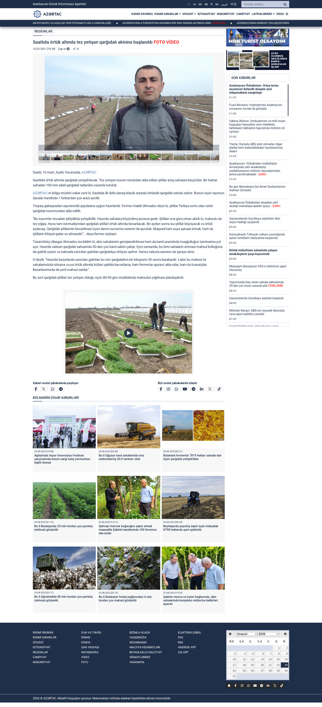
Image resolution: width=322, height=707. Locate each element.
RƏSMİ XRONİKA (142, 14)
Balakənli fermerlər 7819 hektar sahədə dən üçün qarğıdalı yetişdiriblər (192, 457)
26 (252, 670)
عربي (224, 4)
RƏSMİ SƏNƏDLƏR (166, 14)
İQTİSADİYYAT (206, 14)
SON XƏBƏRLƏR (243, 78)
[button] (128, 103)
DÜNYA (85, 642)
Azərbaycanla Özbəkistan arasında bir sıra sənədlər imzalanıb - (141, 22)
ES (216, 4)
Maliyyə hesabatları (145, 647)
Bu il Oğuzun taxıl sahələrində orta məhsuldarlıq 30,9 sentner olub (121, 457)
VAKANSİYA (137, 662)
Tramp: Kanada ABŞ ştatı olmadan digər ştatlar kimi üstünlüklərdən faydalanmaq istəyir (255, 147)
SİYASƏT (188, 14)
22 (278, 665)
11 (244, 659)
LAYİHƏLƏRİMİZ (262, 14)
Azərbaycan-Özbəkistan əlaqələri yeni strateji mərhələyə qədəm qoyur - (254, 204)
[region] (259, 205)
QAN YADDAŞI (90, 647)
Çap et (62, 49)
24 (234, 670)
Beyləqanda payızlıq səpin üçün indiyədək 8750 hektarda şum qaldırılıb (190, 527)
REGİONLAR (43, 31)
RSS (180, 642)
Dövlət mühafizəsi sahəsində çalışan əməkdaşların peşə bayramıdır (253, 252)
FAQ (180, 637)
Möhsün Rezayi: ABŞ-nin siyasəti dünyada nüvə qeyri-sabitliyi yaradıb (257, 312)
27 (262, 670)
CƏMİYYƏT (243, 14)
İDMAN (85, 637)
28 (270, 670)
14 (270, 659)
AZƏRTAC (89, 172)
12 (252, 659)
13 (262, 659)
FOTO (84, 662)
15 (278, 659)
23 (286, 665)
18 (244, 665)
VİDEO (280, 14)
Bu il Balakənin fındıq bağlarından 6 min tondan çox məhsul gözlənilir (125, 598)
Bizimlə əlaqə (140, 632)
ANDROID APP (187, 647)
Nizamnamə (138, 642)
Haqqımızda (138, 637)
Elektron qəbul (189, 632)
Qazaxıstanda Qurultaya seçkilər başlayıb (256, 298)
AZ (188, 4)
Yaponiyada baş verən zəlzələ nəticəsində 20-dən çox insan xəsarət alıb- (256, 283)
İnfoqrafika (90, 652)
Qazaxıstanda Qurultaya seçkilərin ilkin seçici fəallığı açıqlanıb (254, 220)
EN (200, 4)
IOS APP (183, 652)
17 (234, 665)
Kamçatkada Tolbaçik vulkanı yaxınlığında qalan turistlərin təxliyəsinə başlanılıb (257, 236)
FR (212, 4)
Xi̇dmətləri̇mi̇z (140, 657)
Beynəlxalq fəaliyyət (146, 652)
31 (234, 676)
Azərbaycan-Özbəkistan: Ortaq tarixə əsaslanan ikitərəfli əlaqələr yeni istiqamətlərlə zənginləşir (253, 89)
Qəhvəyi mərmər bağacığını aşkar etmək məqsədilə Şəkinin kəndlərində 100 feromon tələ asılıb (128, 529)
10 (234, 659)
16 (286, 659)
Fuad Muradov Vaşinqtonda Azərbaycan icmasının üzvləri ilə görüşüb (255, 106)
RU (194, 4)
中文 (234, 4)
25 (244, 670)
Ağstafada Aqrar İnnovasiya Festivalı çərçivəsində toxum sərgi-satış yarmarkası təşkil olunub (62, 459)
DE (206, 4)
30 (286, 670)
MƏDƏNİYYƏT (226, 14)
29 (278, 670)
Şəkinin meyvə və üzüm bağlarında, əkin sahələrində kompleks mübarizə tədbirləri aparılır (190, 600)
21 (270, 665)
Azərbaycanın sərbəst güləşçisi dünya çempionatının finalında (248, 22)
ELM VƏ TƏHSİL (91, 632)
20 (262, 665)
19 (252, 665)
